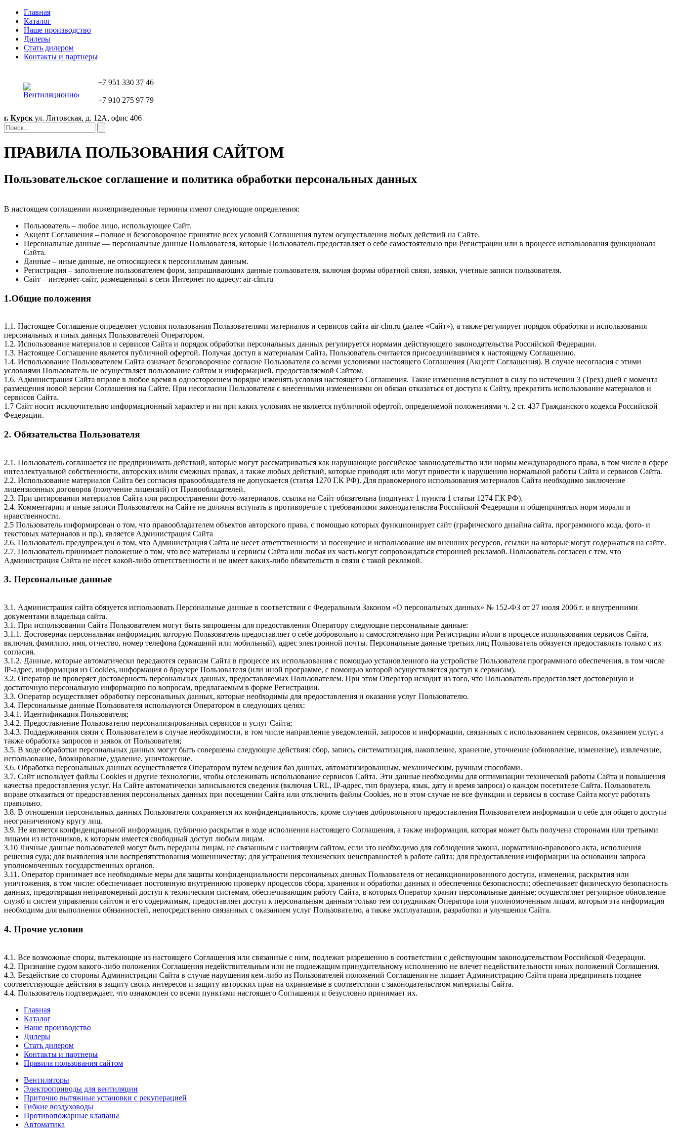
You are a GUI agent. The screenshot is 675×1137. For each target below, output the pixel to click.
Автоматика (44, 1124)
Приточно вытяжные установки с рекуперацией (105, 1097)
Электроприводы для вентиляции (81, 1089)
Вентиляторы (46, 1080)
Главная (37, 12)
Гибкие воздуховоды (58, 1106)
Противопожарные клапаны (71, 1115)
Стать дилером (49, 48)
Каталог (37, 21)
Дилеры (37, 39)
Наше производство (57, 30)
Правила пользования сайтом (73, 1063)
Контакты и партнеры (61, 56)
